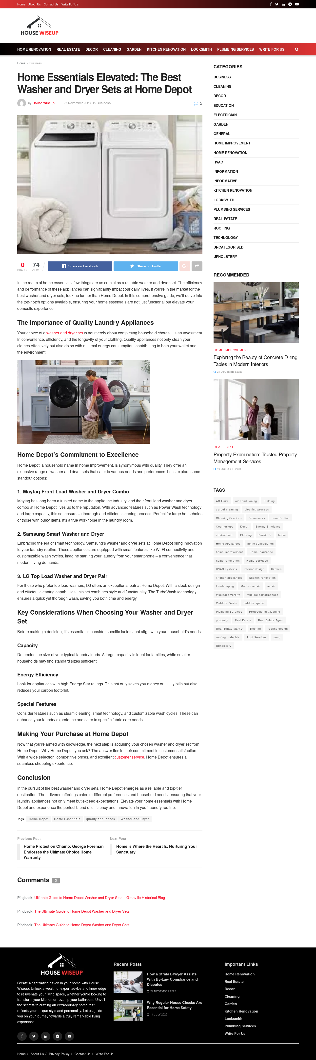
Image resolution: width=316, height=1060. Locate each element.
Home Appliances (228, 543)
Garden (134, 49)
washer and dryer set (64, 333)
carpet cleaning (227, 509)
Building (269, 501)
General (222, 133)
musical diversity (228, 595)
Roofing (222, 228)
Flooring (246, 535)
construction (281, 518)
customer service (129, 757)
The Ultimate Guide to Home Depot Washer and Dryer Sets (82, 911)
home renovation (228, 560)
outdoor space (254, 603)
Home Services (257, 560)
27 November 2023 (77, 102)
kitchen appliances (229, 577)
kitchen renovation (262, 577)
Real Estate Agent (271, 620)
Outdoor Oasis (226, 603)
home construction (260, 543)
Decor (91, 49)
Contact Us (51, 4)
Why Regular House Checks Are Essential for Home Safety (174, 1005)
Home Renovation (34, 49)
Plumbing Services (235, 49)
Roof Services (257, 637)
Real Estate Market (229, 628)
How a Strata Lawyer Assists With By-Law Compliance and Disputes (172, 979)
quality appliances (100, 819)
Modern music (251, 586)
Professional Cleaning (264, 611)
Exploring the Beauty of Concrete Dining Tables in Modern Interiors (255, 360)
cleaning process (257, 509)
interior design (254, 569)
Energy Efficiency (268, 526)
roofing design (278, 628)
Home (21, 4)
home (282, 535)
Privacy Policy (59, 1053)
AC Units (222, 501)
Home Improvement (232, 142)
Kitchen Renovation (166, 49)
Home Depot (38, 819)
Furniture (265, 535)
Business (35, 63)
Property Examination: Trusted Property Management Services (255, 458)
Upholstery (225, 256)
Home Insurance (261, 552)
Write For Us (69, 4)
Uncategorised (228, 247)
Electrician (225, 114)
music (271, 586)
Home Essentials (67, 819)
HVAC (218, 162)
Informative (225, 180)
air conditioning (246, 501)
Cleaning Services (229, 518)
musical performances (262, 595)
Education (224, 105)
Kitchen (276, 569)
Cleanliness (257, 518)
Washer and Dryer (135, 819)
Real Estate (68, 49)
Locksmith (201, 49)
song (277, 637)
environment (225, 535)
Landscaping (225, 586)
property (222, 620)
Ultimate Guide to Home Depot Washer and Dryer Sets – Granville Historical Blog (99, 897)
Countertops (225, 526)
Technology (226, 237)
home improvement (229, 552)
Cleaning (112, 49)
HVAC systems (226, 569)
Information (226, 171)
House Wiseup (44, 102)
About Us (34, 4)
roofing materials (228, 637)
